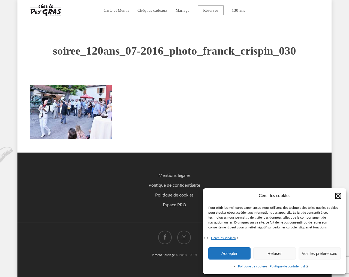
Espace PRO (174, 205)
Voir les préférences (319, 253)
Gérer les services (223, 238)
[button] (338, 196)
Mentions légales (174, 175)
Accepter (229, 253)
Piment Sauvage (163, 255)
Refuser (274, 253)
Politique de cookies (252, 266)
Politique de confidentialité (289, 266)
